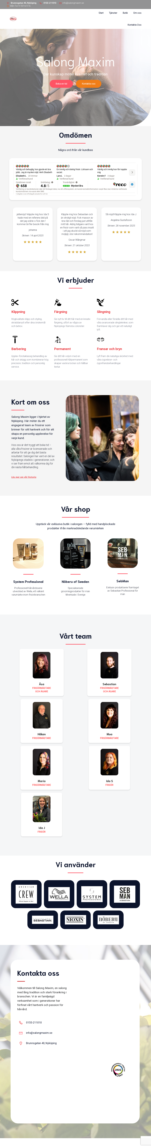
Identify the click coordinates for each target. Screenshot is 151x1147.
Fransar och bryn (109, 349)
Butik (125, 12)
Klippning (18, 312)
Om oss (137, 12)
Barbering (18, 349)
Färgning (60, 312)
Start (101, 12)
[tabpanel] (33, 234)
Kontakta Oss (134, 24)
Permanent (62, 349)
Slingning (103, 312)
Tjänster (113, 12)
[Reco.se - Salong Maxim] (118, 1069)
